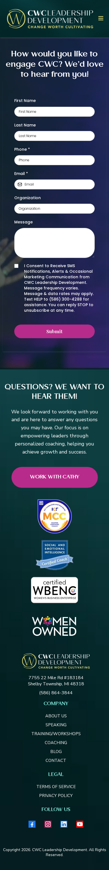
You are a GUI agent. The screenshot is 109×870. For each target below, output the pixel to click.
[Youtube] (80, 824)
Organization (27, 198)
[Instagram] (48, 824)
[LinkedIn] (64, 824)
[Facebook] (32, 824)
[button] (100, 19)
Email (21, 173)
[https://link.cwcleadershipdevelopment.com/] (50, 18)
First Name (25, 100)
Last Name (25, 125)
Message (23, 222)
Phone (22, 149)
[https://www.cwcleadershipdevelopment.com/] (55, 661)
